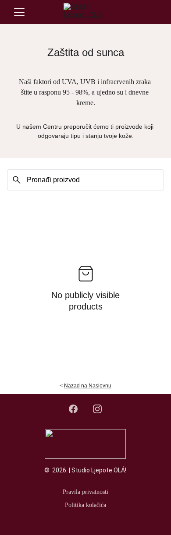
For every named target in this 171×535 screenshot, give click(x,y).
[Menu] (19, 12)
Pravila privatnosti (85, 492)
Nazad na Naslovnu (87, 386)
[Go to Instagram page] (97, 409)
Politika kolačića (85, 505)
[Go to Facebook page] (77, 409)
